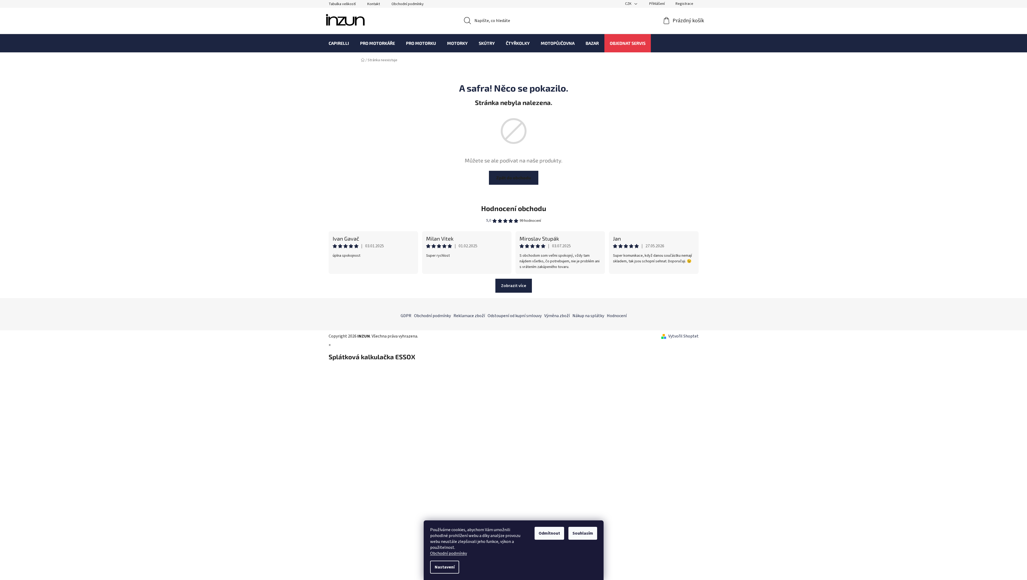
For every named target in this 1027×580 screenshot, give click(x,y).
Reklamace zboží (469, 316)
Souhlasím (582, 533)
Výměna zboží (557, 316)
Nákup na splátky (588, 316)
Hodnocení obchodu (513, 208)
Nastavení (445, 567)
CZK (628, 3)
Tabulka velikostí (342, 4)
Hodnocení (617, 316)
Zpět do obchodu (513, 177)
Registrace (684, 3)
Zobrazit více (513, 286)
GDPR (406, 316)
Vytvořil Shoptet (683, 336)
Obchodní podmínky (448, 553)
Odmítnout (549, 533)
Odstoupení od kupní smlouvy (515, 316)
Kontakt (373, 4)
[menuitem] (338, 43)
